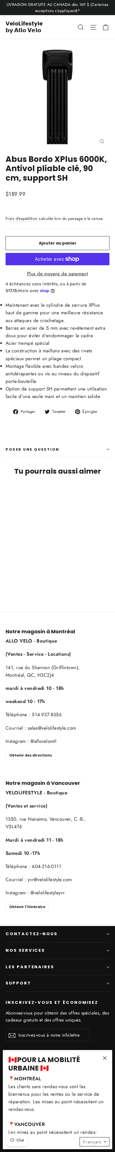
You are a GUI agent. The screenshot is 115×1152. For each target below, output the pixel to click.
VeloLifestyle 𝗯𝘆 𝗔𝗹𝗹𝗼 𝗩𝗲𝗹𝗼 (24, 27)
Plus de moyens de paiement (57, 273)
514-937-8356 (47, 714)
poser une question (32, 449)
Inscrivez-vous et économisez (52, 1002)
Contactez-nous (32, 934)
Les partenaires (30, 967)
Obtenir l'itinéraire (27, 906)
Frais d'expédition (22, 218)
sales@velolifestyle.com (52, 728)
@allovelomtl (43, 741)
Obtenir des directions (30, 755)
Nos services (25, 950)
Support (18, 983)
